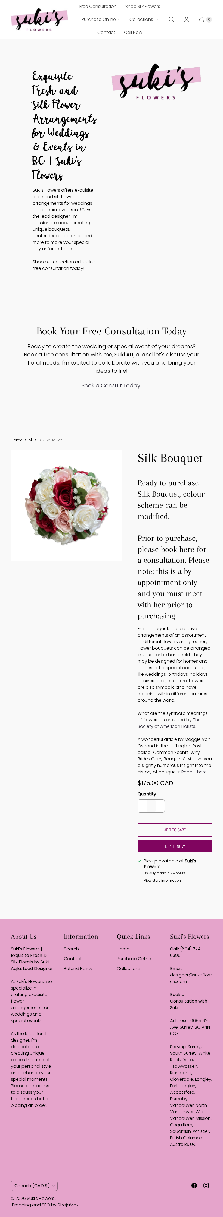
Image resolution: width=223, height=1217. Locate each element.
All (31, 440)
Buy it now (175, 846)
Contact (106, 32)
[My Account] (186, 19)
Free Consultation (98, 6)
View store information (162, 881)
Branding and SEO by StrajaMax (45, 1205)
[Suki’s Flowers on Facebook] (194, 1185)
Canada (32, 1186)
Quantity (147, 794)
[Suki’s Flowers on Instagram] (206, 1185)
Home (17, 440)
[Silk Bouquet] (66, 505)
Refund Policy (78, 968)
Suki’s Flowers (41, 1198)
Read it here (194, 772)
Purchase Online (99, 19)
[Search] (171, 19)
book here (177, 549)
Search (71, 949)
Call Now (133, 32)
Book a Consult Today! (111, 385)
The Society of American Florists (169, 723)
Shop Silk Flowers (142, 6)
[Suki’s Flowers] (39, 19)
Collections (141, 19)
